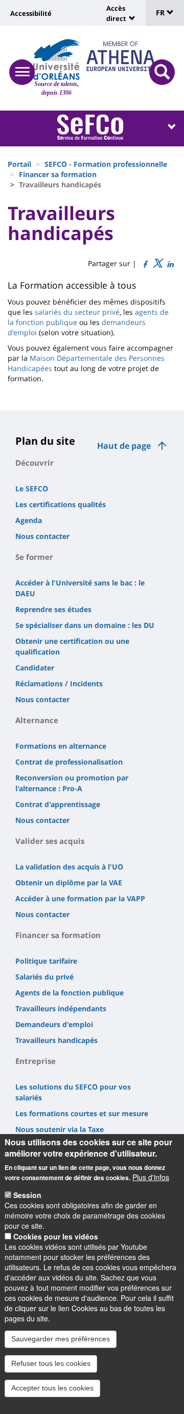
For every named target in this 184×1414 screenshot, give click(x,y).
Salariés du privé (44, 977)
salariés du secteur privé (77, 312)
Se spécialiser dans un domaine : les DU (84, 625)
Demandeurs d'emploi (54, 1024)
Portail (19, 164)
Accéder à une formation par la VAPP (80, 898)
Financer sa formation (58, 174)
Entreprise (35, 1061)
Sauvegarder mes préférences (60, 1339)
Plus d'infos (150, 1177)
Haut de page (124, 445)
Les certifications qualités (60, 504)
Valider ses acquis (49, 841)
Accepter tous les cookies (52, 1388)
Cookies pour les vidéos (55, 1236)
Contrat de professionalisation (69, 762)
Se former (34, 557)
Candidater (34, 667)
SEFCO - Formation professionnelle (105, 164)
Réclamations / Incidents (59, 683)
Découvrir (34, 463)
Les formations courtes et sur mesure (81, 1113)
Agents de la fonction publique (69, 992)
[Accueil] (56, 59)
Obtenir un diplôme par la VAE (68, 882)
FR (161, 12)
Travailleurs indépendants (60, 1008)
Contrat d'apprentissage (57, 804)
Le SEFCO (31, 488)
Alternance (36, 720)
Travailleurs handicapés (56, 1040)
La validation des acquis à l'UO (69, 867)
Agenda (28, 520)
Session (27, 1195)
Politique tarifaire (46, 961)
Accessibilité (31, 13)
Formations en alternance (60, 746)
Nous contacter (42, 536)
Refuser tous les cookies (50, 1363)
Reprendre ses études (53, 609)
